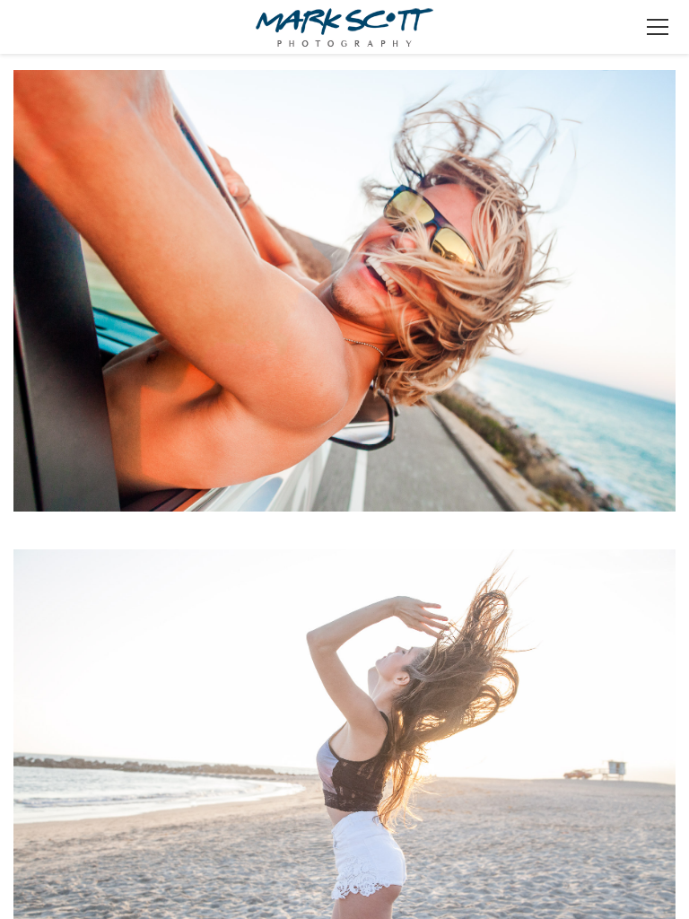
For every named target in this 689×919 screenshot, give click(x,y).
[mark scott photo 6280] (344, 303)
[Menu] (658, 27)
